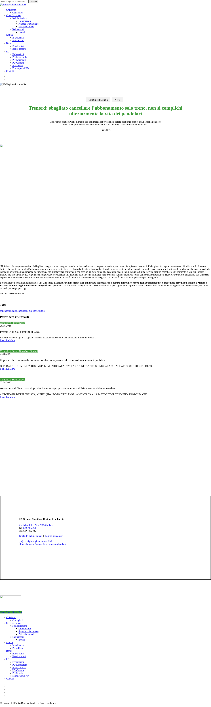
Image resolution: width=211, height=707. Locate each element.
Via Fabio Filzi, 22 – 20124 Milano (36, 525)
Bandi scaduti (19, 656)
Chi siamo (11, 617)
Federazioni (18, 662)
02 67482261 (29, 528)
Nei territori (18, 637)
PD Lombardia (19, 664)
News (117, 99)
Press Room (18, 648)
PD (7, 659)
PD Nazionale (19, 667)
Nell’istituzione (19, 625)
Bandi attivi (18, 653)
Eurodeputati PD (20, 676)
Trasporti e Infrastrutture (33, 311)
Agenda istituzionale (28, 631)
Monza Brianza (14, 311)
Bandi (9, 650)
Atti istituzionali (26, 634)
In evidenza (18, 645)
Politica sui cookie (54, 536)
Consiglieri (17, 620)
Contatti (10, 678)
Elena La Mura (7, 340)
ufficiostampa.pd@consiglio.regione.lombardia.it (42, 544)
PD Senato (17, 673)
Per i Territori (31, 351)
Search (33, 1)
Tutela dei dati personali (31, 536)
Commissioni (25, 628)
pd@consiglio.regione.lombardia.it (36, 541)
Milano (3, 311)
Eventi (22, 639)
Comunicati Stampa (98, 99)
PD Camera (18, 670)
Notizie (9, 642)
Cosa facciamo (13, 623)
